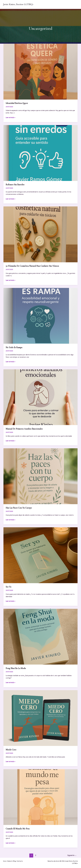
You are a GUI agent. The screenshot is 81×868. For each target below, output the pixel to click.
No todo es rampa (14, 347)
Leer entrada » (10, 118)
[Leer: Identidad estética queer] (40, 71)
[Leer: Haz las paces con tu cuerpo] (40, 476)
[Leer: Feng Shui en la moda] (40, 636)
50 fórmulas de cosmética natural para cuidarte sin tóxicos (32, 266)
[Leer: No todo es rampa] (40, 316)
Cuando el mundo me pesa (18, 828)
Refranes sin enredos (15, 184)
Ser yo (8, 586)
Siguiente (71, 855)
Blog (14, 861)
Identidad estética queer (17, 103)
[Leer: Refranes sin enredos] (40, 153)
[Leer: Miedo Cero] (40, 718)
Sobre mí (10, 861)
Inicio (4, 861)
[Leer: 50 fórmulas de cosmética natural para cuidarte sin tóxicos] (40, 234)
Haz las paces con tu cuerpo (19, 507)
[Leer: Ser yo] (40, 555)
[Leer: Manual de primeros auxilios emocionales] (40, 397)
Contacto (20, 861)
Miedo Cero (11, 749)
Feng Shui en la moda (16, 668)
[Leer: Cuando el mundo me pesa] (40, 797)
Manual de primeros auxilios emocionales (24, 428)
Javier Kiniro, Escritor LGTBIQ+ (18, 4)
